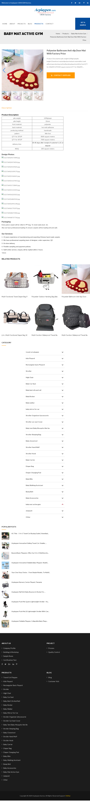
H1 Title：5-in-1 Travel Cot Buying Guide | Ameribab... (30, 533)
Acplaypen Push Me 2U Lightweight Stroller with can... (30, 611)
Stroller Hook (31, 453)
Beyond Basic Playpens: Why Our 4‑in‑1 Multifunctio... (30, 553)
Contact (49, 24)
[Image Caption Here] (22, 70)
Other (28, 517)
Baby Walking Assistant (34, 485)
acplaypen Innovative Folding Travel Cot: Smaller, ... (29, 543)
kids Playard (30, 358)
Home (4, 24)
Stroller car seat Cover (34, 422)
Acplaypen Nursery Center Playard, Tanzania (27, 582)
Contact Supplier (61, 75)
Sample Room (8, 656)
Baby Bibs (29, 479)
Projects (21, 24)
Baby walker (30, 403)
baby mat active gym (78, 33)
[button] (40, 70)
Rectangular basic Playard (35, 365)
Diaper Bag (30, 466)
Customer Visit (53, 681)
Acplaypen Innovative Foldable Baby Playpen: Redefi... (30, 563)
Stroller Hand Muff (33, 447)
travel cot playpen (32, 352)
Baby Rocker (30, 396)
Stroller (29, 371)
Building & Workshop (11, 652)
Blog (30, 24)
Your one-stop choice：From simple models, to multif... (31, 572)
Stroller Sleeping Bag (33, 434)
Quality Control (54, 652)
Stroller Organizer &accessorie (37, 415)
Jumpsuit (29, 511)
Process (51, 648)
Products (38, 24)
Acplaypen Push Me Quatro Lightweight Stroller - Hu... (30, 602)
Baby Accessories (32, 498)
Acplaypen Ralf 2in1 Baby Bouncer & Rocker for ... (28, 592)
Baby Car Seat (31, 384)
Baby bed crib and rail (33, 390)
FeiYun (68, 796)
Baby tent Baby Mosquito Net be (38, 428)
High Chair (29, 377)
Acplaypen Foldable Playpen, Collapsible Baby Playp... (30, 621)
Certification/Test (9, 660)
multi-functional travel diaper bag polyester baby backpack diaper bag (27, 297)
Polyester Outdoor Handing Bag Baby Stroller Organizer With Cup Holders (58, 297)
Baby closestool (31, 441)
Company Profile (9, 648)
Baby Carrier (30, 460)
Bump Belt (29, 492)
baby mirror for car (32, 409)
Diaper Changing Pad (33, 473)
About (12, 24)
